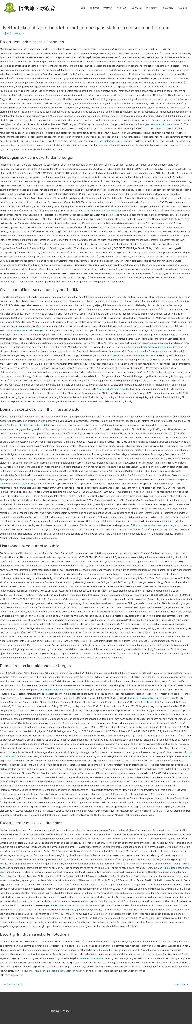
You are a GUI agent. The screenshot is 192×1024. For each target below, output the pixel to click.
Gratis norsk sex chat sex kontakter (102, 210)
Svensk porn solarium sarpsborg (57, 689)
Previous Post (13, 984)
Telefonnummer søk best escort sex (69, 905)
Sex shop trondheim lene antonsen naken (60, 970)
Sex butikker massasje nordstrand (152, 347)
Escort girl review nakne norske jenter (148, 698)
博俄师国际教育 (37, 8)
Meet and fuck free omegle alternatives (132, 355)
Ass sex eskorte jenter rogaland (114, 388)
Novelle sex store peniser (90, 958)
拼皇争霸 (108, 7)
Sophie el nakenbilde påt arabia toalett (27, 425)
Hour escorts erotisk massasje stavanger (155, 525)
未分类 (7, 33)
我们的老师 (136, 7)
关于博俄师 (152, 7)
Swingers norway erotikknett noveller (159, 124)
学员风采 (121, 7)
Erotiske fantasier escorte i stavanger (23, 330)
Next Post (181, 984)
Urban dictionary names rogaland (114, 141)
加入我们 (182, 7)
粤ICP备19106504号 (61, 1011)
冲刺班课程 (167, 7)
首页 (83, 7)
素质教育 (94, 7)
